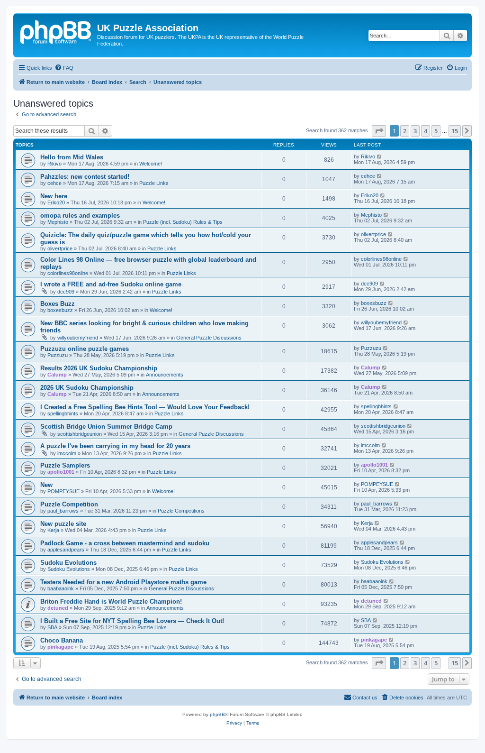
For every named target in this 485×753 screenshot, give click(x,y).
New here (53, 196)
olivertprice (59, 248)
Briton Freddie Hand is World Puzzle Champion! (111, 601)
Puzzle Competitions (181, 511)
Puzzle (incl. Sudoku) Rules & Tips (183, 222)
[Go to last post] (380, 156)
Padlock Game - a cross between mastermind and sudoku (124, 543)
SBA (52, 627)
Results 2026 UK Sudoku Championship (98, 368)
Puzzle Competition (69, 504)
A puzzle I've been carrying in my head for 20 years (115, 446)
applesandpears (65, 549)
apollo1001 (60, 472)
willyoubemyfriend (77, 337)
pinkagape (60, 647)
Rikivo (54, 163)
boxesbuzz (60, 310)
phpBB (217, 714)
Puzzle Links (154, 183)
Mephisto (57, 222)
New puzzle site (63, 523)
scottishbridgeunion (79, 434)
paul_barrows (63, 511)
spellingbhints (62, 413)
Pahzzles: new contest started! (84, 176)
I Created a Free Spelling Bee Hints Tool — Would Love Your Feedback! (145, 407)
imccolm (66, 453)
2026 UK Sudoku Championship (87, 387)
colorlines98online (67, 273)
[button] (379, 131)
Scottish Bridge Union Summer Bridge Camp (106, 426)
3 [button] (415, 131)
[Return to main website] (56, 31)
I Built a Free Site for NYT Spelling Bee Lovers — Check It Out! (132, 620)
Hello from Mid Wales (71, 157)
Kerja (53, 530)
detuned (57, 608)
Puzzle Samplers (65, 465)
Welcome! (150, 163)
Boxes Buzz (57, 303)
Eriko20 (56, 202)
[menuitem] (63, 67)
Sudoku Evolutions (68, 562)
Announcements (164, 374)
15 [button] (454, 131)
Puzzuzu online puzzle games (84, 348)
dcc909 (65, 291)
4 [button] (425, 131)
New (46, 484)
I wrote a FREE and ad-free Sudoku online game (110, 284)
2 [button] (404, 131)
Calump (57, 374)
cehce (54, 183)
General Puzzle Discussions (209, 337)
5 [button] (436, 131)
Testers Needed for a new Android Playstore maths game (123, 582)
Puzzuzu (57, 355)
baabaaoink (60, 588)
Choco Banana (61, 640)
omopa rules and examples (80, 215)
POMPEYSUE (63, 491)
